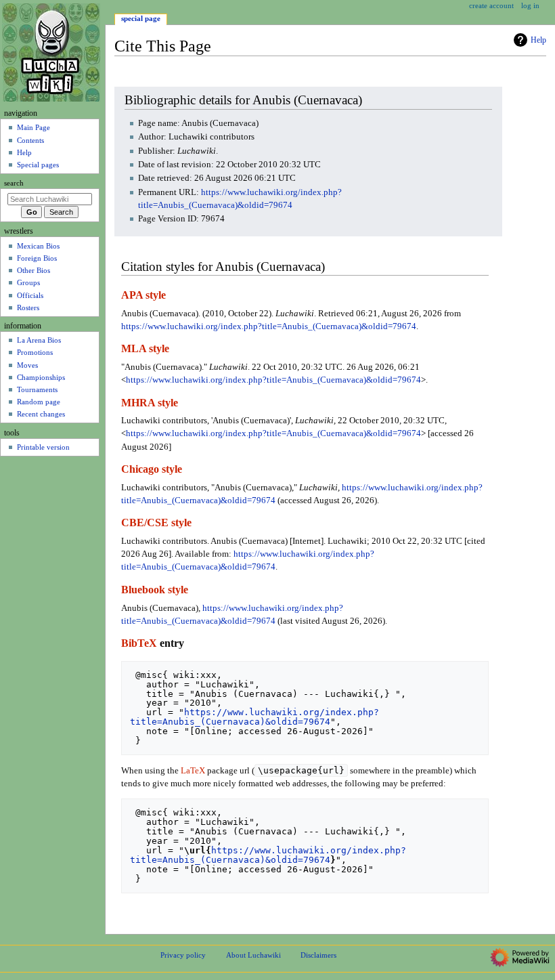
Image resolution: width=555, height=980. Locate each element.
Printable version (43, 447)
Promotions (35, 352)
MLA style (145, 349)
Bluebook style (154, 590)
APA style (143, 295)
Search (14, 183)
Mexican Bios (38, 246)
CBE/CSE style (156, 523)
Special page (140, 18)
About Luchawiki (253, 955)
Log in (530, 5)
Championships (41, 377)
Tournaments (37, 389)
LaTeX (193, 770)
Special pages (38, 165)
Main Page (33, 127)
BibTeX (139, 643)
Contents (30, 140)
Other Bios (33, 270)
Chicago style (151, 469)
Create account (491, 5)
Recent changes (41, 414)
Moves (27, 365)
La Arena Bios (39, 340)
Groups (28, 282)
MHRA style (149, 403)
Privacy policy (183, 955)
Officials (30, 295)
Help (538, 40)
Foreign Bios (37, 258)
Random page (38, 402)
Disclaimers (318, 955)
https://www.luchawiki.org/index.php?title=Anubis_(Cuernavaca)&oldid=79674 (268, 326)
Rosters (28, 307)
